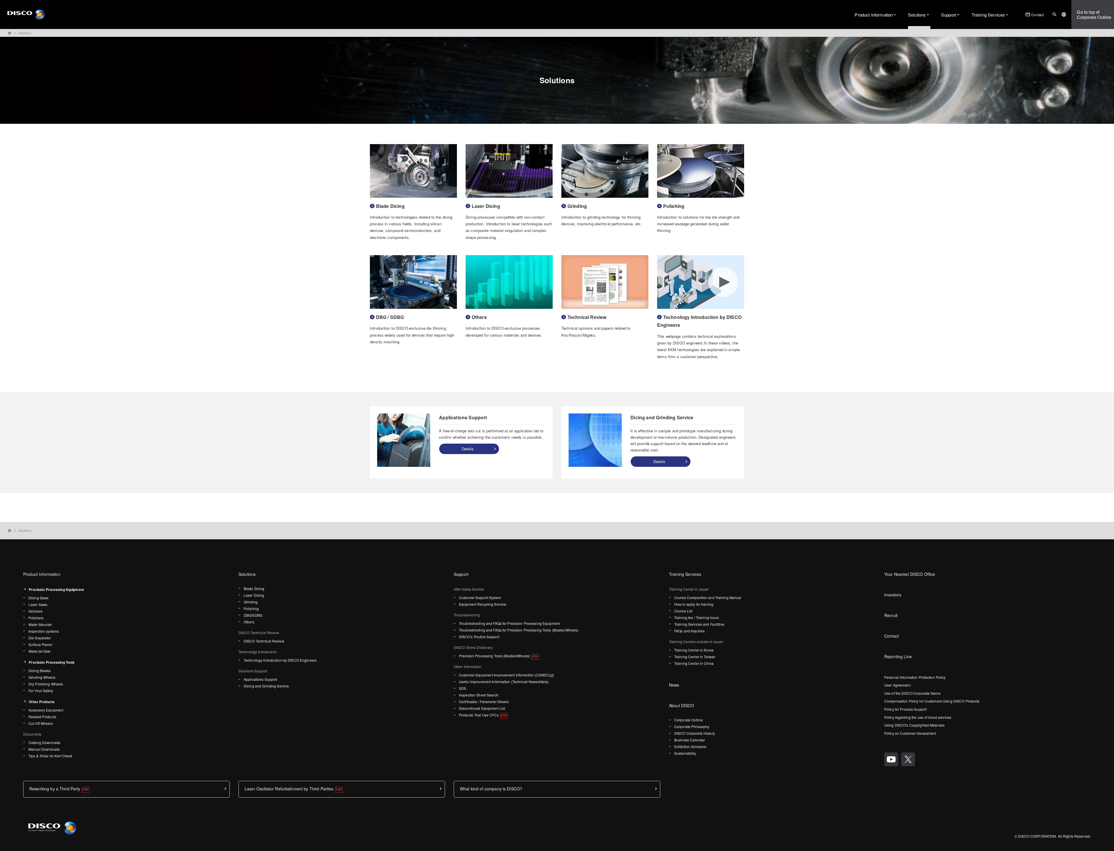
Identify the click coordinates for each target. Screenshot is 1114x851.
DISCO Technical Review (264, 640)
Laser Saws (37, 604)
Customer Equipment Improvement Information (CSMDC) (504, 674)
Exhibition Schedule (690, 746)
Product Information (874, 15)
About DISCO (681, 705)
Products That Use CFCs (479, 714)
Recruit (891, 615)
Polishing (251, 608)
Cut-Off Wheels (40, 723)
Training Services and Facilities (699, 624)
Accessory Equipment (45, 709)
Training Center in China (694, 663)
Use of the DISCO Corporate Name (912, 693)
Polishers (36, 617)
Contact (1034, 14)
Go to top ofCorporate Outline (1094, 14)
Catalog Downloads (44, 742)
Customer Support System (480, 597)
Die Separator (39, 637)
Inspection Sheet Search (478, 694)
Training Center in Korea (694, 649)
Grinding (251, 601)
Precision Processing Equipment (56, 589)
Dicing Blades (39, 670)
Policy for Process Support (905, 709)
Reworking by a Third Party (54, 788)
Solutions (917, 15)
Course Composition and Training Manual (708, 597)
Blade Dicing (254, 588)
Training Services (988, 15)
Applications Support (260, 679)
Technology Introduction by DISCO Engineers (280, 660)
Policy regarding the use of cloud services (917, 717)
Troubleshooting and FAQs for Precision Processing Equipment (509, 623)
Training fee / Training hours (696, 617)
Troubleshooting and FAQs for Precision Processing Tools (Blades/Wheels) (519, 629)
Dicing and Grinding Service (266, 685)
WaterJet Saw (39, 651)
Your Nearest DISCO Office (909, 574)
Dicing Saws (38, 597)
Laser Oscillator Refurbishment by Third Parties (289, 788)
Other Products (42, 701)
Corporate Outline (688, 719)
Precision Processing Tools (52, 662)
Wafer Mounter (40, 624)
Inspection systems (43, 631)
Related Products (42, 716)
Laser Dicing (254, 595)
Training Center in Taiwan (694, 656)
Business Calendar (689, 739)
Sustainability (685, 753)
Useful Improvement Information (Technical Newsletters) (504, 681)
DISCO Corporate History (694, 733)
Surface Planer (40, 644)
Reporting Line (898, 656)
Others (249, 621)
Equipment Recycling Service (482, 604)
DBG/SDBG (253, 615)
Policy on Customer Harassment (910, 733)
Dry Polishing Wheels (45, 683)
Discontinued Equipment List (482, 708)
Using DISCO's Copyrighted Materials (914, 725)
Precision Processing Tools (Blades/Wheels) (494, 655)
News (674, 685)
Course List (683, 610)
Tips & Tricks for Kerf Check (50, 755)
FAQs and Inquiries (689, 630)
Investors (892, 595)
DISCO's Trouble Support (479, 636)
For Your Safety (40, 690)
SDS (462, 688)
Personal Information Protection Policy (915, 677)
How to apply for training (693, 604)
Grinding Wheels (41, 677)
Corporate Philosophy (691, 726)
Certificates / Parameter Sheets (484, 701)
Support (948, 15)
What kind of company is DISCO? (491, 788)
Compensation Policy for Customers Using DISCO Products (931, 700)
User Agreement (897, 685)
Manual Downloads (44, 749)
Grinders (35, 611)
